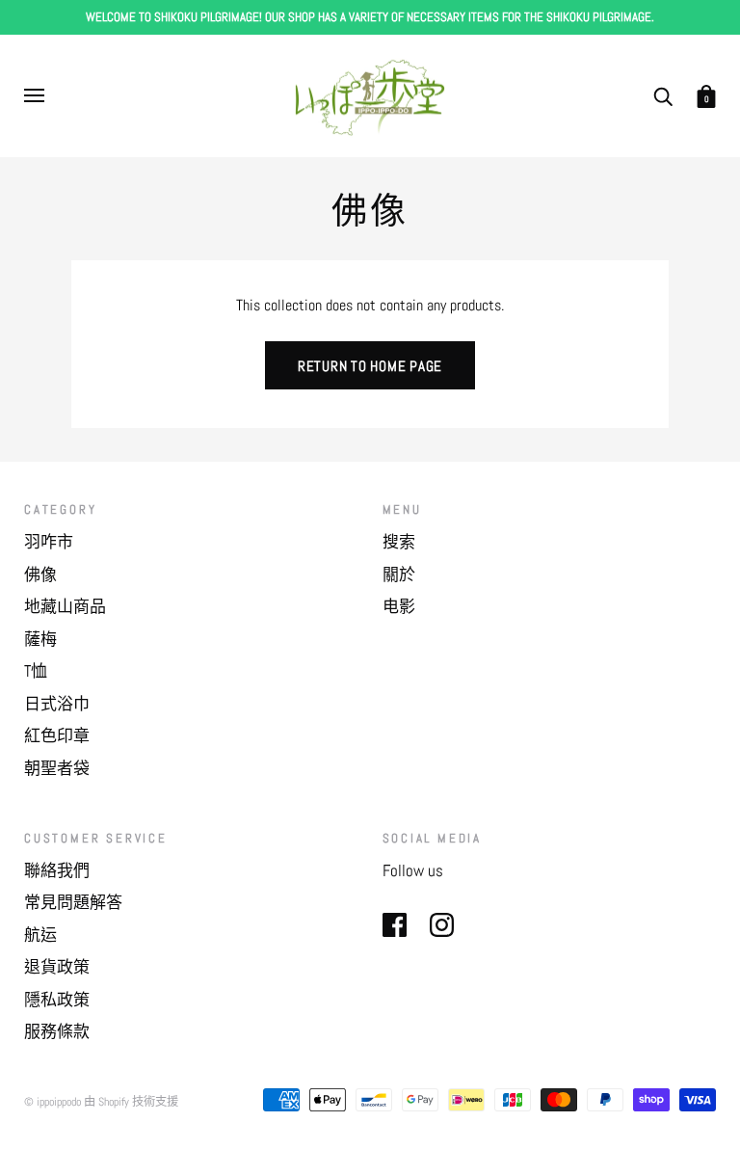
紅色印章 (57, 735)
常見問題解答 (73, 902)
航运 (40, 935)
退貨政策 (57, 966)
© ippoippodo (52, 1101)
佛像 (40, 574)
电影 (399, 606)
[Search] (663, 95)
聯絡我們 (57, 870)
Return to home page (370, 366)
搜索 (399, 541)
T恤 (35, 670)
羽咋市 (48, 541)
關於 (399, 574)
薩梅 (40, 639)
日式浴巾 (57, 703)
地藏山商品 (65, 606)
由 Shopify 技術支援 (131, 1101)
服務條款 (57, 1031)
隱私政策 (57, 999)
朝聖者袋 (57, 768)
